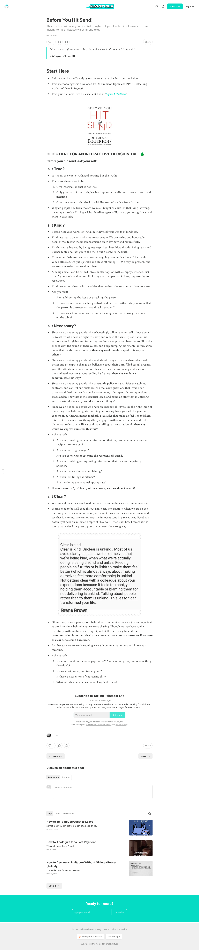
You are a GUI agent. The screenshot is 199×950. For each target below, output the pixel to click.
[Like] (48, 833)
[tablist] (59, 777)
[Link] (42, 71)
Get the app (114, 936)
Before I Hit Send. (116, 94)
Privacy (98, 929)
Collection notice (119, 929)
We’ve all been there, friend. (60, 846)
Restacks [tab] (65, 777)
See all (52, 885)
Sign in (190, 6)
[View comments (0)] (59, 42)
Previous (57, 756)
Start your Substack (92, 936)
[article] (99, 828)
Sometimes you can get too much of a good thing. (71, 825)
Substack (85, 943)
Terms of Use (113, 721)
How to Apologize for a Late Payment (71, 842)
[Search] (157, 6)
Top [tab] (50, 813)
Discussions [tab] (68, 813)
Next (143, 756)
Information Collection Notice (98, 724)
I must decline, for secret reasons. (63, 870)
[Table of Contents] (3, 475)
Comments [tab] (53, 777)
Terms (106, 929)
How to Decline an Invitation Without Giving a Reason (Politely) (81, 864)
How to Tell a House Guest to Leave (69, 821)
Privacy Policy (121, 724)
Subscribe (175, 6)
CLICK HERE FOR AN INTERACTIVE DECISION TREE (93, 154)
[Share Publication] (163, 6)
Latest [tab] (57, 813)
